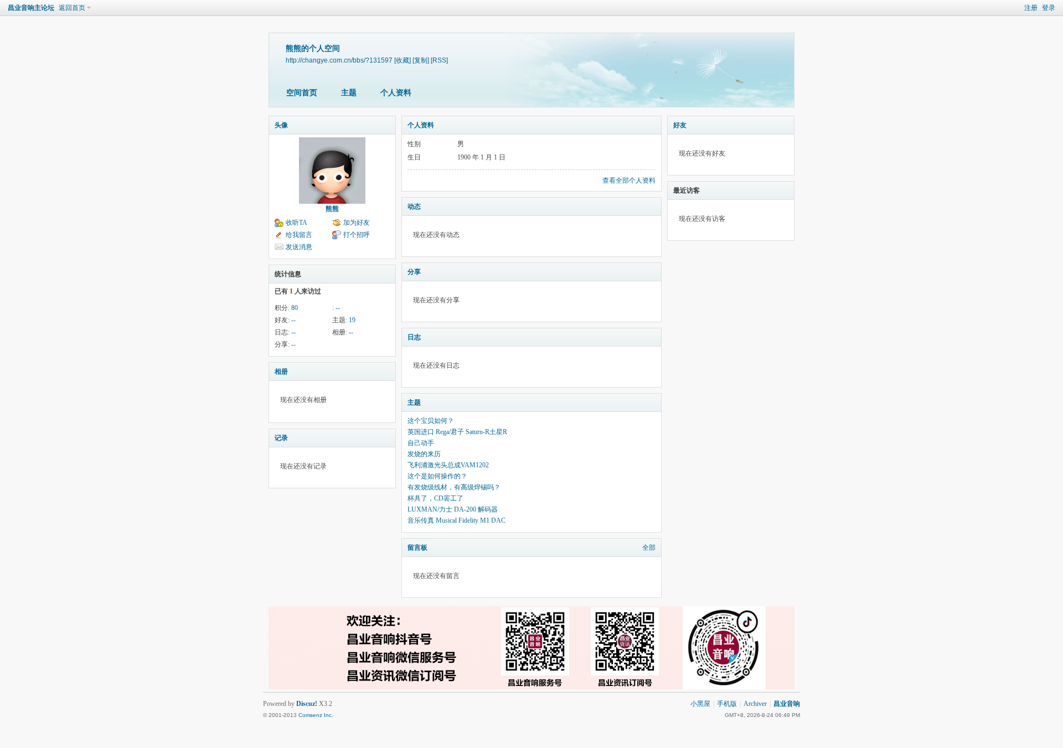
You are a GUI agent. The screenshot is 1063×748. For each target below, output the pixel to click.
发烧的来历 (424, 454)
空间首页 (301, 93)
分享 (414, 272)
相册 (281, 371)
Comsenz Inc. (315, 715)
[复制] (420, 60)
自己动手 (420, 443)
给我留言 (299, 235)
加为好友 (356, 222)
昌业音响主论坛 (31, 8)
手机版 (727, 704)
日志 (414, 337)
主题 (349, 93)
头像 (281, 125)
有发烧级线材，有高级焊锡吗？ (453, 487)
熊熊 (332, 209)
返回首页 (72, 8)
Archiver (755, 704)
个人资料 (395, 93)
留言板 (417, 547)
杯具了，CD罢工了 (435, 498)
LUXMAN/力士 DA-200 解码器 (452, 509)
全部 (649, 547)
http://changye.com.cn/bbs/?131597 (339, 60)
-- (338, 308)
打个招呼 (356, 235)
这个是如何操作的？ (437, 476)
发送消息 (299, 247)
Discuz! (306, 704)
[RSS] (439, 60)
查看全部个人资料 (629, 180)
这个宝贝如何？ (430, 421)
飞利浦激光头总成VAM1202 (448, 465)
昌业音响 (786, 704)
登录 (1048, 8)
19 (352, 320)
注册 (1031, 8)
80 (294, 308)
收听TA (296, 222)
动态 (414, 206)
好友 (680, 125)
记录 (281, 438)
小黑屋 (700, 704)
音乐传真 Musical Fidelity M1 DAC (456, 520)
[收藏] (402, 60)
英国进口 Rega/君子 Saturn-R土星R (457, 432)
